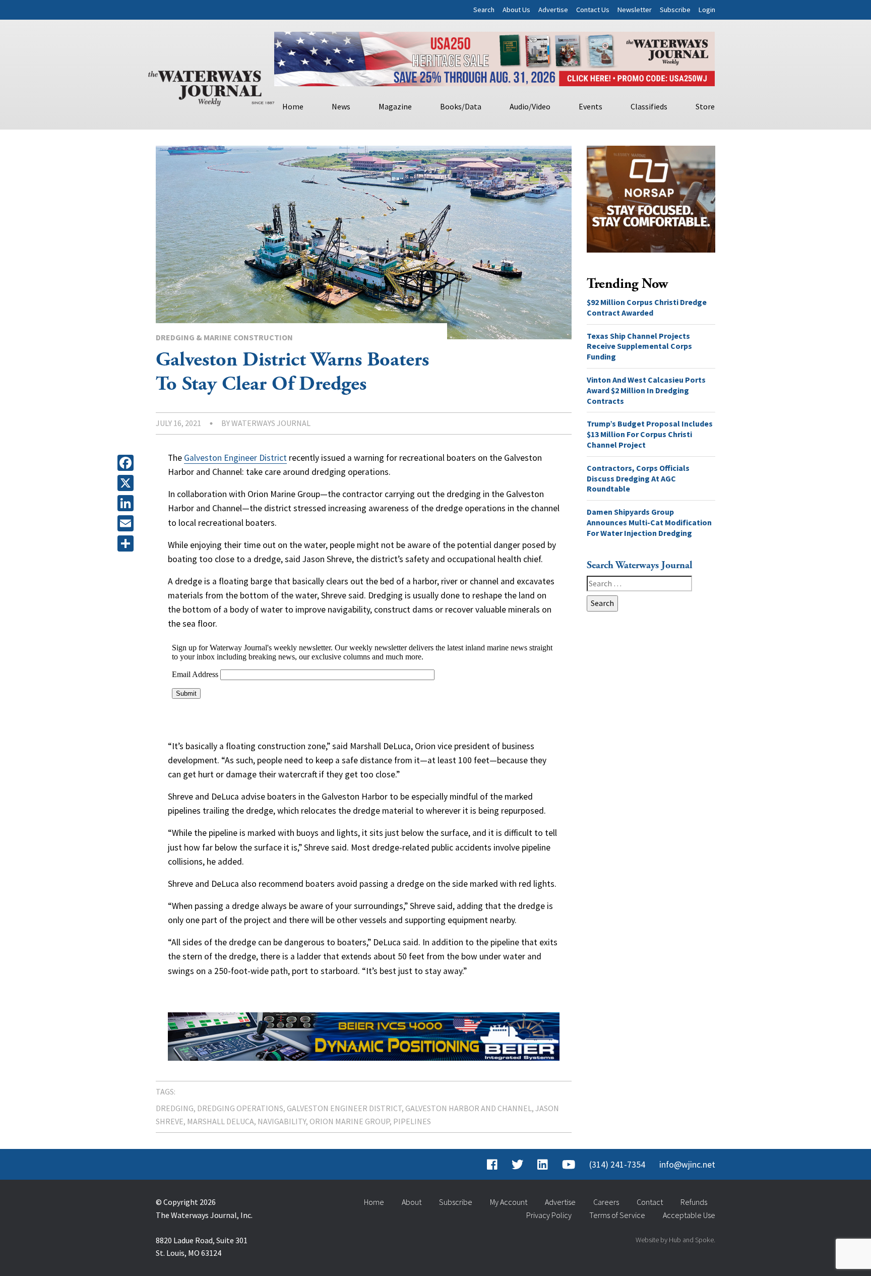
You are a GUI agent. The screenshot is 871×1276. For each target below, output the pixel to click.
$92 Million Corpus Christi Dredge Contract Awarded (647, 307)
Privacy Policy (549, 1215)
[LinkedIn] (127, 503)
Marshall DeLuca (220, 1121)
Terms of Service (617, 1215)
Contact (650, 1202)
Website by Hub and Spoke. (675, 1239)
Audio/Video (530, 106)
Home (292, 106)
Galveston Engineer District (235, 457)
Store (705, 106)
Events (590, 106)
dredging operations (240, 1108)
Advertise (553, 9)
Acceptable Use (689, 1215)
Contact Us (592, 9)
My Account (508, 1202)
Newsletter (634, 9)
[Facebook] (127, 463)
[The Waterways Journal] (211, 86)
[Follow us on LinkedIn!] (542, 1164)
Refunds (693, 1202)
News (341, 106)
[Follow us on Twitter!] (517, 1164)
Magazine (395, 106)
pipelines (412, 1121)
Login (707, 9)
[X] (127, 483)
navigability (282, 1121)
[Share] (127, 543)
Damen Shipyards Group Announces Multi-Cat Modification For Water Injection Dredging (649, 522)
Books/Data (460, 106)
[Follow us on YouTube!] (568, 1164)
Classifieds (649, 106)
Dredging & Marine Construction (224, 337)
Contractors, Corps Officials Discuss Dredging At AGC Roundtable (638, 478)
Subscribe (675, 9)
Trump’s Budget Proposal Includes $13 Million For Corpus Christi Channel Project (650, 434)
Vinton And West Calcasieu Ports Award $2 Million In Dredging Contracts (646, 390)
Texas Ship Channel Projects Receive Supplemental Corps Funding (639, 346)
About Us (516, 9)
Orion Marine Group (349, 1121)
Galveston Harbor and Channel (468, 1108)
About (411, 1202)
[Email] (127, 523)
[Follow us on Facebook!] (492, 1164)
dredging (175, 1108)
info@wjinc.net (687, 1164)
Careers (606, 1202)
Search (483, 9)
